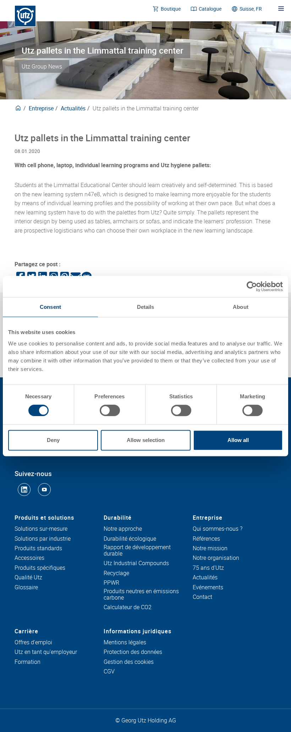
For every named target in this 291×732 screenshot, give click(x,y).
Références (206, 539)
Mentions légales (125, 642)
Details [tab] (145, 307)
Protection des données (133, 652)
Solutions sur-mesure (41, 529)
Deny (53, 440)
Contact (202, 597)
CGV (109, 671)
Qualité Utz (28, 577)
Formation (27, 662)
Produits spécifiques (40, 568)
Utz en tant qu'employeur (46, 652)
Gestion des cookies (129, 662)
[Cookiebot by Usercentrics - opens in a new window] (252, 286)
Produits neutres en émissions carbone (141, 594)
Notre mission (210, 548)
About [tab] (240, 307)
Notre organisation (216, 558)
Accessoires (29, 558)
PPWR (111, 583)
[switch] (110, 410)
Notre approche (123, 529)
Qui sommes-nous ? (217, 529)
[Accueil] (25, 16)
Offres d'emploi (33, 642)
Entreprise (41, 108)
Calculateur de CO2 (128, 607)
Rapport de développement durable (137, 550)
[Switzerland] (18, 108)
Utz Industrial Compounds (136, 563)
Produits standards (38, 548)
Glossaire (26, 587)
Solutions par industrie (43, 539)
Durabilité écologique (130, 539)
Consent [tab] (50, 307)
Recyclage (116, 573)
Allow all (238, 440)
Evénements (208, 587)
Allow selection (146, 440)
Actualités (73, 108)
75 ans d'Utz (208, 568)
